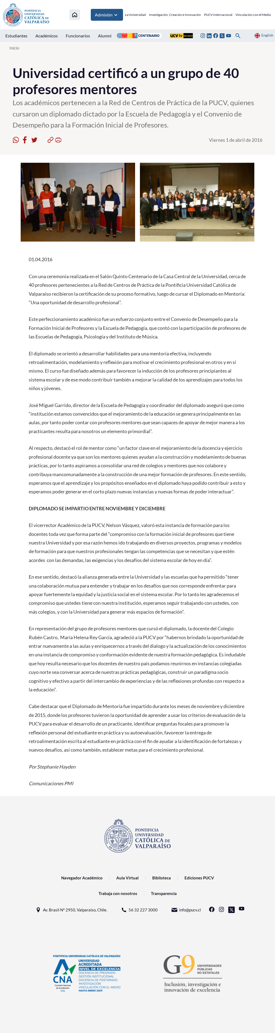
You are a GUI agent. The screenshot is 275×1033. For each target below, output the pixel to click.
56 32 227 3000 (143, 909)
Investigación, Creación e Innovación (175, 15)
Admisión (104, 14)
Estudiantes (16, 35)
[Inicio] (74, 14)
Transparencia (164, 893)
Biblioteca (161, 877)
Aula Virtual (127, 877)
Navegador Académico (82, 877)
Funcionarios (78, 35)
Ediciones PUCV (199, 877)
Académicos (46, 35)
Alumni (104, 35)
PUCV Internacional (218, 15)
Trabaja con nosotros (118, 893)
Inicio (14, 47)
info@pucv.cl (190, 909)
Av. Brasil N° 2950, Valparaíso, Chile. (75, 909)
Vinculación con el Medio (253, 15)
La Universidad (135, 15)
